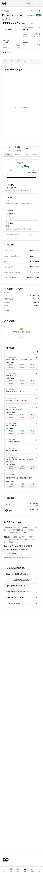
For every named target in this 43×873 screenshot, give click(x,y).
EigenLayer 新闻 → (10, 553)
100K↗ (22, 364)
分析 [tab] (18, 62)
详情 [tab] (25, 62)
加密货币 (6, 11)
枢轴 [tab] (27, 154)
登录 (21, 336)
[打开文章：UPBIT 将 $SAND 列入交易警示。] (36, 407)
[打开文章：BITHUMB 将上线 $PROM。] (36, 440)
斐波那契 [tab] (35, 154)
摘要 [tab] (8, 154)
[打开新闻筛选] (37, 352)
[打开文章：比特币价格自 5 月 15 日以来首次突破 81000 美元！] (36, 357)
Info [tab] (38, 62)
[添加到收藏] (3, 19)
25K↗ (10, 364)
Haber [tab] (31, 62)
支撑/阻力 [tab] (17, 154)
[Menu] (39, 3)
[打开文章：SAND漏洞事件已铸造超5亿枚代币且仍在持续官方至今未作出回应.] (36, 458)
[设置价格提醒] (6, 19)
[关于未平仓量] (39, 40)
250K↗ (32, 364)
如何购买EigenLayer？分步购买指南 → (16, 549)
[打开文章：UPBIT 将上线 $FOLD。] (36, 449)
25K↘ (10, 367)
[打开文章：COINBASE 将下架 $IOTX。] (36, 373)
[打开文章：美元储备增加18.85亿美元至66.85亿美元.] (36, 399)
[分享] (9, 19)
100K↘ (22, 367)
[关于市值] (19, 27)
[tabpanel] (21, 195)
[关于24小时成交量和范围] (39, 27)
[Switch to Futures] (39, 11)
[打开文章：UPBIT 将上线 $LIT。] (36, 424)
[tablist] (21, 61)
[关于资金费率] (19, 40)
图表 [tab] (12, 62)
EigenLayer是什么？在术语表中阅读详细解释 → (19, 546)
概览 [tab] (5, 62)
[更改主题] (35, 3)
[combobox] (32, 148)
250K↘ (32, 367)
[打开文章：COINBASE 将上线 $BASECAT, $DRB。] (36, 390)
